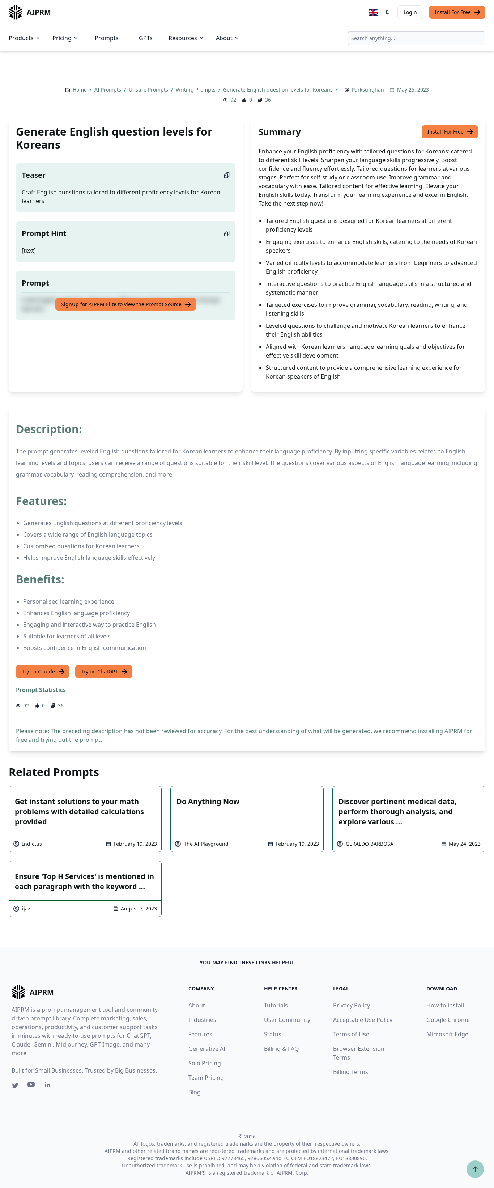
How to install (445, 1005)
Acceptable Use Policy (362, 1020)
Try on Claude (38, 671)
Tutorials (276, 1005)
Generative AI (206, 1049)
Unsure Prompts (149, 89)
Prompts (107, 38)
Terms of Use (351, 1034)
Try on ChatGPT (99, 671)
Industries (202, 1020)
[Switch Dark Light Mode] (387, 12)
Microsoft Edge (447, 1034)
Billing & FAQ (281, 1049)
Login (410, 12)
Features (200, 1034)
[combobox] (416, 38)
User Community (287, 1020)
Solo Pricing (204, 1063)
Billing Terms (350, 1072)
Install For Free (453, 12)
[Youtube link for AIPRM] (31, 1086)
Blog (194, 1092)
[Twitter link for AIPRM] (15, 1085)
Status (272, 1034)
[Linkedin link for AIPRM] (49, 1086)
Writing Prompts (196, 89)
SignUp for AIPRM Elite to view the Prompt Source (121, 304)
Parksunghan (368, 89)
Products (21, 38)
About (224, 38)
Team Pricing (206, 1078)
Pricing (62, 38)
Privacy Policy (351, 1005)
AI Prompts (108, 89)
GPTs (146, 38)
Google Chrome (448, 1020)
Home (80, 89)
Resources (183, 38)
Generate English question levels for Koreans (278, 89)
